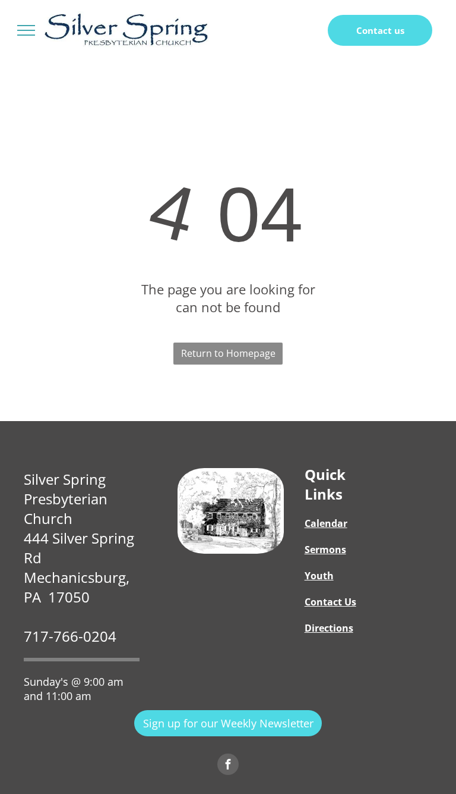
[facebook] (228, 766)
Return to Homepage (228, 353)
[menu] (26, 30)
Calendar (326, 523)
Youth (319, 575)
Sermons (325, 549)
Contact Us (330, 601)
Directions (329, 628)
